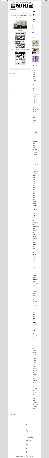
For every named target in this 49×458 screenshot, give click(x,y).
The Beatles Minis (34, 380)
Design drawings (34, 154)
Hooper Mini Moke (34, 203)
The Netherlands (18, 69)
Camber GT (34, 127)
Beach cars (34, 107)
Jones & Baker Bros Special (35, 218)
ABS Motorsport (34, 72)
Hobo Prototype (34, 199)
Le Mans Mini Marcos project (35, 226)
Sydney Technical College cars (35, 374)
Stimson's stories (34, 370)
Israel (33, 211)
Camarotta (34, 126)
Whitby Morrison (34, 400)
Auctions (33, 88)
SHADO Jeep (34, 350)
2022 (26, 445)
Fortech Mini (34, 179)
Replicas (33, 329)
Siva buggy (34, 354)
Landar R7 (34, 223)
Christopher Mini (34, 133)
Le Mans (33, 225)
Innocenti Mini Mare (34, 209)
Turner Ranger (34, 392)
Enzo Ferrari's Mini (34, 165)
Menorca (33, 246)
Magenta (33, 232)
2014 (26, 451)
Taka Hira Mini (34, 375)
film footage (34, 173)
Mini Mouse (34, 263)
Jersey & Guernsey (34, 215)
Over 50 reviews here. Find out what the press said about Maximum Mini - (35, 66)
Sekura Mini (34, 348)
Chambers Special (34, 131)
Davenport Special (34, 147)
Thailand (33, 379)
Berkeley (33, 108)
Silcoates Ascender (34, 352)
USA (33, 396)
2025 (26, 424)
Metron (33, 248)
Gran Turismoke (34, 187)
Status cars (34, 364)
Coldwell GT (34, 137)
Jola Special (34, 217)
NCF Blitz (33, 285)
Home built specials (34, 201)
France (33, 181)
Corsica (33, 140)
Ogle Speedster (34, 299)
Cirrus (33, 134)
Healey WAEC (34, 197)
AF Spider (33, 78)
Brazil (33, 115)
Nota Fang (34, 295)
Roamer (33, 334)
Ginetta (33, 183)
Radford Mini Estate (34, 322)
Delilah (33, 153)
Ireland (33, 210)
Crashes (33, 143)
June (26, 431)
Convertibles (34, 139)
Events (33, 168)
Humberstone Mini (34, 205)
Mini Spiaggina (34, 264)
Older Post (30, 88)
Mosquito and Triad (34, 279)
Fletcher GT (34, 177)
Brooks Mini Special (34, 120)
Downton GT (34, 157)
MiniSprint (33, 269)
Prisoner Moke (34, 316)
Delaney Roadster (34, 152)
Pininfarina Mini (34, 314)
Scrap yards (34, 347)
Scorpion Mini (34, 346)
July (26, 430)
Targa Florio (34, 376)
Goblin (33, 185)
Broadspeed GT (34, 117)
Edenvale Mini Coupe (35, 161)
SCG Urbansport (34, 344)
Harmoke (33, 195)
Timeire (33, 386)
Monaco (33, 277)
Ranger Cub (34, 324)
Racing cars (34, 320)
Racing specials (34, 321)
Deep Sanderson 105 (35, 149)
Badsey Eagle (34, 96)
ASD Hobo (34, 86)
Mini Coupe (34, 256)
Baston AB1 (34, 105)
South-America (34, 360)
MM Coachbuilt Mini (34, 273)
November (27, 427)
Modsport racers (34, 275)
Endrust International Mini (35, 164)
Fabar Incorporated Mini (35, 171)
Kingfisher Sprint (34, 221)
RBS (33, 326)
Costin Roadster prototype (35, 141)
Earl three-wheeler (34, 158)
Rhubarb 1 (34, 331)
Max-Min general (34, 238)
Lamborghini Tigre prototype (35, 222)
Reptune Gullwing (34, 330)
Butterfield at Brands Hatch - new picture (29, 437)
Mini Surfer (34, 265)
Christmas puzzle (34, 132)
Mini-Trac (33, 266)
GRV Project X (34, 191)
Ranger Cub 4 (34, 325)
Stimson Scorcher (34, 368)
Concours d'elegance (35, 138)
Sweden (33, 372)
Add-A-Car (34, 74)
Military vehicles (34, 254)
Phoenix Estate (34, 312)
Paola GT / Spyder (34, 305)
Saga (33, 340)
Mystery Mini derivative (35, 283)
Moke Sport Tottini (34, 276)
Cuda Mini (34, 144)
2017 (26, 449)
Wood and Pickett (34, 406)
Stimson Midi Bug (34, 366)
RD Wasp (33, 327)
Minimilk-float (34, 268)
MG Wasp (33, 250)
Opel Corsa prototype (35, 301)
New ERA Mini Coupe (35, 287)
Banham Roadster (34, 99)
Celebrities (34, 130)
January (27, 444)
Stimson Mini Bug (15, 69)
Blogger (32, 456)
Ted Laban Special (34, 377)
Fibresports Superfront (35, 172)
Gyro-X (33, 193)
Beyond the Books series (35, 109)
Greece (33, 189)
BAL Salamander (34, 97)
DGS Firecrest (34, 155)
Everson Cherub (34, 169)
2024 (26, 425)
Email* (33, 16)
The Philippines (34, 382)
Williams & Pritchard (34, 402)
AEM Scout (34, 76)
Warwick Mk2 (34, 398)
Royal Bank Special (34, 335)
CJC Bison (34, 135)
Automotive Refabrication (35, 94)
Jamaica (33, 213)
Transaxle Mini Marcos (35, 388)
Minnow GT (34, 271)
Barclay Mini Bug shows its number (29, 434)
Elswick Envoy (34, 162)
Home (20, 88)
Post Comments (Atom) (14, 89)
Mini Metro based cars (35, 262)
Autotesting (34, 95)
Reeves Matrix (34, 328)
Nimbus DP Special (34, 291)
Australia (33, 90)
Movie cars (34, 281)
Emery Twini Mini (34, 163)
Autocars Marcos (34, 92)
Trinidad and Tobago (34, 390)
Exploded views (34, 170)
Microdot (33, 252)
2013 (26, 452)
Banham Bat (34, 98)
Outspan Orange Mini (35, 303)
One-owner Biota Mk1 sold (28, 440)
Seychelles (34, 349)
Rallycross (34, 323)
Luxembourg (34, 230)
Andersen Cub (34, 82)
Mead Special (34, 242)
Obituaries (34, 297)
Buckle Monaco (34, 122)
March (26, 433)
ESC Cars (33, 166)
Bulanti (33, 124)
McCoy (33, 240)
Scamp (33, 343)
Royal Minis (34, 336)
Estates (33, 167)
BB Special (34, 106)
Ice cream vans (34, 207)
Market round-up (34, 236)
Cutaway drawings (34, 145)
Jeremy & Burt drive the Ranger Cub (29, 439)
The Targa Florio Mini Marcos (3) (29, 436)
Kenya (33, 220)
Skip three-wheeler (34, 356)
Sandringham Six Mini (35, 341)
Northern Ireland (34, 293)
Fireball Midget (34, 175)
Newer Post (11, 88)
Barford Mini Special (34, 103)
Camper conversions (34, 128)
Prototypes (34, 318)
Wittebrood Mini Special (35, 404)
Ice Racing (34, 208)
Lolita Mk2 (34, 228)
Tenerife (33, 378)
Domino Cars (34, 156)
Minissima (33, 270)
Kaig (33, 219)
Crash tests (34, 142)
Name (33, 14)
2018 (26, 448)
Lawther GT (34, 224)
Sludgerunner (34, 358)
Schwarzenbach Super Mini (35, 345)
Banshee (33, 101)
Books (33, 113)
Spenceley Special (34, 362)
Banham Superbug (34, 100)
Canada (33, 129)
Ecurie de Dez (34, 160)
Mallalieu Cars (34, 234)
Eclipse (33, 159)
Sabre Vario (34, 339)
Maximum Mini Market (13, 414)
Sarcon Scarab (34, 342)
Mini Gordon (34, 258)
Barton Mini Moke (34, 104)
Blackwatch (34, 110)
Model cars (34, 274)
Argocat (33, 84)
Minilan (33, 267)
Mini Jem (33, 260)
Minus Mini (34, 272)
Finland (33, 174)
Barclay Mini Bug (12, 69)
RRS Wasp (34, 337)
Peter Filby (34, 310)
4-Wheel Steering (34, 70)
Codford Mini (34, 136)
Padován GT (34, 304)
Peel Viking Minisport (34, 308)
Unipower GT (34, 394)
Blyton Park (34, 111)
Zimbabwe (34, 408)
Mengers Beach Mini (34, 244)
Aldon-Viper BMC (34, 80)
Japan (33, 214)
